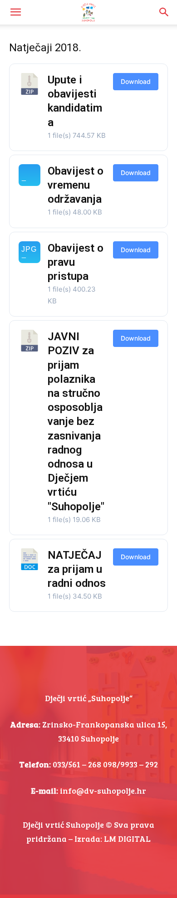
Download (136, 81)
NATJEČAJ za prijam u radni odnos (77, 569)
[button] (15, 12)
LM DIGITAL (127, 838)
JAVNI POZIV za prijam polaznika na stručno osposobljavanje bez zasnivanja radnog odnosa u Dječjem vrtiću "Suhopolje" (76, 421)
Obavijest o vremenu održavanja (75, 185)
